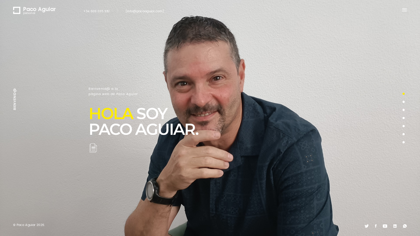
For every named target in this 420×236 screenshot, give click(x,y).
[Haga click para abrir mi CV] (93, 148)
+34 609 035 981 (96, 11)
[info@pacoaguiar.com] (145, 11)
